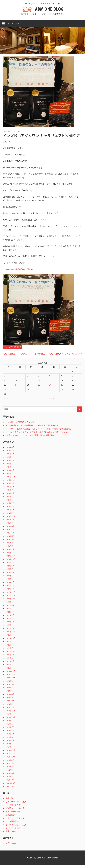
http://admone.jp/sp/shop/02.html (18, 269)
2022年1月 (10, 628)
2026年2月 (10, 467)
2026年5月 (10, 457)
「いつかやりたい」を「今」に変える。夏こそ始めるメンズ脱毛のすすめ (37, 432)
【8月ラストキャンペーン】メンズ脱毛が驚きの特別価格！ (31, 435)
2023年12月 (10, 552)
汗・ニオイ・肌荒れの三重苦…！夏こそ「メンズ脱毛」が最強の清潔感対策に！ (39, 429)
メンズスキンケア (13, 805)
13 (50, 380)
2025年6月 (10, 493)
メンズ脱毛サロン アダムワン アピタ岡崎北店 (25, 354)
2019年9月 (10, 720)
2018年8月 (10, 763)
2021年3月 (10, 661)
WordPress (41, 858)
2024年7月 (10, 529)
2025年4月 (10, 500)
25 (28, 389)
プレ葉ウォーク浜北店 (15, 808)
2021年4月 (10, 658)
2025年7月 (10, 490)
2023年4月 (10, 579)
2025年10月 (10, 480)
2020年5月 (10, 694)
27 (50, 389)
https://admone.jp (10, 843)
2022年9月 (10, 602)
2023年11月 (10, 556)
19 (39, 385)
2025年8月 (10, 487)
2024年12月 (10, 513)
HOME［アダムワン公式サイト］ (38, 3)
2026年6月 (10, 454)
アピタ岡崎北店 (12, 821)
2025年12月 (10, 473)
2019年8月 (10, 724)
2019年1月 (10, 747)
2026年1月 (10, 470)
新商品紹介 (10, 815)
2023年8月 (10, 566)
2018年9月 (10, 760)
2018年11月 (10, 753)
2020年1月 (10, 707)
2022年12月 (10, 592)
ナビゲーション (12, 23)
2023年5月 (10, 575)
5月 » (51, 398)
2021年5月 (10, 655)
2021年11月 (10, 635)
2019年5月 (10, 734)
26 (39, 389)
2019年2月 (10, 743)
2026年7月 (10, 450)
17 (16, 385)
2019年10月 (10, 717)
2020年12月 (10, 671)
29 (73, 389)
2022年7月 (10, 608)
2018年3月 (10, 780)
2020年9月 (10, 681)
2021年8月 (10, 645)
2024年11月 (10, 516)
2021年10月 (10, 638)
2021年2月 (10, 664)
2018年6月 (10, 770)
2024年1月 (10, 549)
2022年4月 (10, 618)
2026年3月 (10, 463)
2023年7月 (10, 569)
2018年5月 (10, 773)
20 (50, 385)
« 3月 (6, 398)
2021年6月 (10, 651)
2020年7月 (10, 687)
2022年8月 (10, 605)
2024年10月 (11, 519)
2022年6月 (10, 612)
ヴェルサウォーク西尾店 (16, 801)
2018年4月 (10, 776)
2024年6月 (10, 533)
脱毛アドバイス (12, 831)
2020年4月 (10, 697)
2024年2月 (10, 546)
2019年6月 (10, 730)
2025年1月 (10, 510)
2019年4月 (10, 737)
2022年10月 (10, 598)
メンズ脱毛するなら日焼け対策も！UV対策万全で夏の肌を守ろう (33, 425)
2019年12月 (10, 711)
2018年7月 (10, 766)
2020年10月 (11, 678)
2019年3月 (10, 740)
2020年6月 (10, 691)
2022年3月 (10, 622)
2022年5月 (10, 615)
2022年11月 (10, 595)
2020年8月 (10, 684)
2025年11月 (10, 477)
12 (39, 380)
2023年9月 (10, 562)
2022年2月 (10, 625)
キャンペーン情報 (13, 828)
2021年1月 (10, 668)
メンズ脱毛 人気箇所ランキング (19, 422)
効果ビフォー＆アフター (16, 818)
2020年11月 (10, 674)
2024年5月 (10, 536)
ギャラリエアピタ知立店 (12, 347)
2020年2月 (10, 704)
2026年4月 (10, 460)
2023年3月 (10, 582)
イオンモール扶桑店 (14, 811)
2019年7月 (10, 727)
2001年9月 (10, 786)
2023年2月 (10, 585)
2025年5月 (10, 496)
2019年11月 (10, 714)
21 (62, 385)
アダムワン (20, 131)
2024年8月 (10, 526)
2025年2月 (10, 506)
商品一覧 (9, 798)
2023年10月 (10, 559)
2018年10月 (11, 757)
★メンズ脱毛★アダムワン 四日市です (64, 354)
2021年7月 (10, 648)
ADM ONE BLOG (49, 9)
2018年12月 (10, 750)
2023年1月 (10, 589)
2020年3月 (10, 701)
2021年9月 (10, 641)
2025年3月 (10, 503)
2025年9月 (10, 483)
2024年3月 (10, 542)
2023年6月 (10, 572)
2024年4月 (10, 539)
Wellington (53, 858)
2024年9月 (10, 523)
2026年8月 (10, 447)
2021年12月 (10, 631)
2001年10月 (11, 783)
